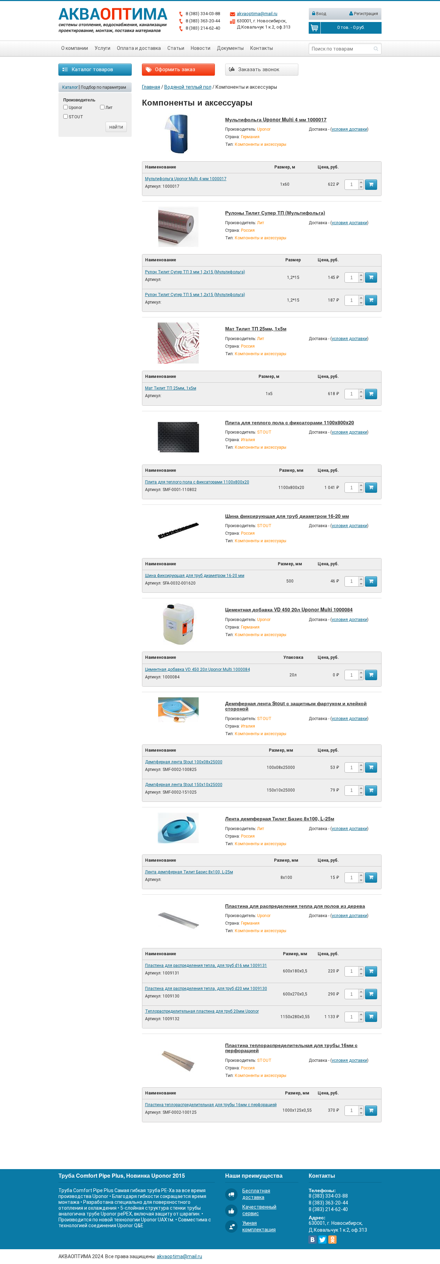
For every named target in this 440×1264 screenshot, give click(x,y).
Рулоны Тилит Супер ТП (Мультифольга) (275, 212)
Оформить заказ (174, 69)
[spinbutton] (351, 184)
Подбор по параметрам (103, 87)
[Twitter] (322, 1239)
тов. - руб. (351, 27)
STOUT (75, 117)
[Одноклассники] (332, 1239)
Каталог (70, 87)
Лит (108, 107)
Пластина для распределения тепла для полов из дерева (295, 905)
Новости (200, 48)
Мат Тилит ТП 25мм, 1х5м (255, 328)
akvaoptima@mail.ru (257, 13)
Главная (151, 87)
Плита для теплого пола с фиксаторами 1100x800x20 (289, 422)
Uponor (75, 107)
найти (116, 127)
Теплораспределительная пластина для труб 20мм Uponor (202, 1011)
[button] (361, 182)
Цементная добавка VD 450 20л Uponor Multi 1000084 (289, 609)
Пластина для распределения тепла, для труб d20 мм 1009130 (206, 988)
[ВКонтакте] (312, 1239)
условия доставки (349, 129)
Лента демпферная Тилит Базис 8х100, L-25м (279, 818)
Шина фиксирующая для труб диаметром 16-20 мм (287, 515)
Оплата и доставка (139, 48)
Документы (230, 48)
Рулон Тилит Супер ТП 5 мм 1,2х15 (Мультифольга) (195, 294)
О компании (74, 48)
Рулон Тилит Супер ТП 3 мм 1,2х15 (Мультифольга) (195, 272)
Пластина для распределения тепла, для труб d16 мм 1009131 (206, 965)
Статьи (175, 48)
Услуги (102, 48)
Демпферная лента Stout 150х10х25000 (183, 784)
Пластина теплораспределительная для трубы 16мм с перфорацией (291, 1048)
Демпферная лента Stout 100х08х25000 (183, 762)
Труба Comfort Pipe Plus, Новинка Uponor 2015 (121, 1175)
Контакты (261, 48)
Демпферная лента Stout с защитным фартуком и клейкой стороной (296, 706)
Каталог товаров (91, 69)
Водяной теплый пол (187, 87)
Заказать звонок (258, 69)
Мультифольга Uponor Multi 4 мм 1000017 (276, 119)
